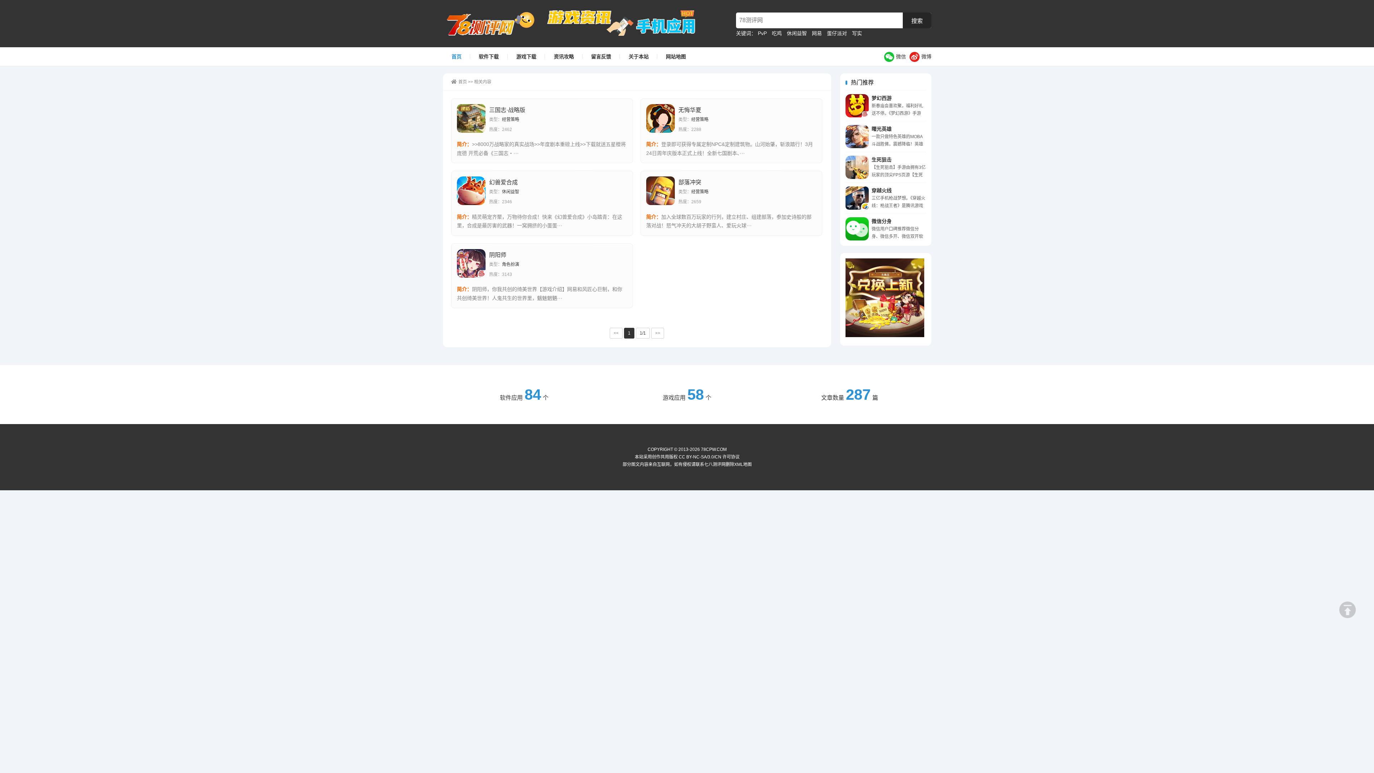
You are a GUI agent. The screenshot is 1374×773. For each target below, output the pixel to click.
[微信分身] (857, 228)
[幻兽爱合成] (471, 190)
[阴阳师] (471, 263)
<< (616, 333)
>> (657, 333)
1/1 (643, 333)
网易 (817, 33)
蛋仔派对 (837, 33)
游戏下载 (526, 56)
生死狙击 (882, 159)
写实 (857, 33)
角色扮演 (510, 264)
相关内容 (482, 81)
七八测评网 (494, 23)
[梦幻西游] (857, 105)
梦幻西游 (882, 98)
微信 (901, 56)
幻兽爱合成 (503, 182)
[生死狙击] (857, 167)
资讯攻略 (564, 56)
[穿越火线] (857, 198)
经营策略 (510, 119)
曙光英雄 (882, 129)
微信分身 (882, 221)
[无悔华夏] (660, 118)
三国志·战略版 (507, 110)
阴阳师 (497, 255)
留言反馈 (601, 56)
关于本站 (639, 56)
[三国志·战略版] (471, 118)
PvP (762, 33)
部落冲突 (689, 182)
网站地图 (676, 56)
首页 (457, 56)
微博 (926, 56)
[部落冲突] (660, 190)
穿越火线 (882, 190)
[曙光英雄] (857, 136)
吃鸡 (777, 33)
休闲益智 (797, 33)
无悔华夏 (689, 110)
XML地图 (743, 464)
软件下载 (489, 56)
